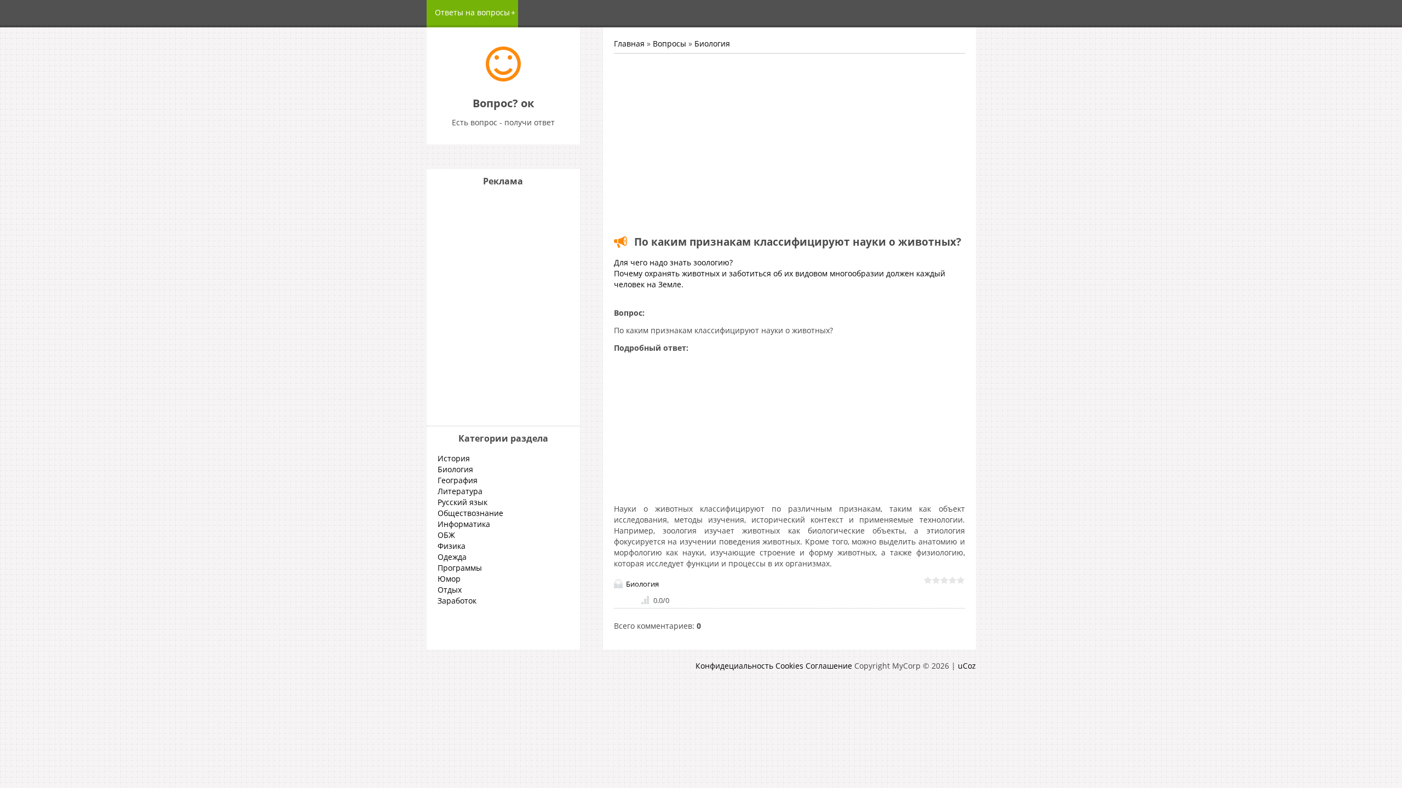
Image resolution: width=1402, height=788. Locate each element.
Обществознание (470, 513)
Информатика (464, 524)
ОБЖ (446, 535)
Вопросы (669, 43)
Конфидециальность (734, 665)
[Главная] (503, 78)
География (458, 480)
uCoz (967, 665)
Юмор (449, 578)
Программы (460, 568)
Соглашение (829, 665)
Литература (460, 491)
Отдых (450, 589)
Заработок (457, 600)
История (454, 458)
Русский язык (462, 502)
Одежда (452, 557)
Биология (712, 43)
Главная (629, 43)
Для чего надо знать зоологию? (673, 262)
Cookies (789, 665)
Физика (452, 546)
